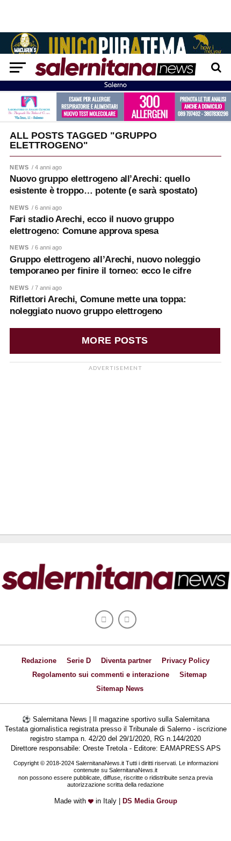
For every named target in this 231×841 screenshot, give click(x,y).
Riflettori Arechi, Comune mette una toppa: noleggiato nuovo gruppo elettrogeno (98, 305)
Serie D (79, 661)
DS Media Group (149, 801)
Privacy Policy (186, 661)
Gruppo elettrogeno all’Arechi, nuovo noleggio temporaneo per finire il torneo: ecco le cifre (105, 265)
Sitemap (193, 675)
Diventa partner (126, 661)
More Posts (115, 340)
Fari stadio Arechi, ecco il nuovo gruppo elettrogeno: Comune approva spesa (92, 225)
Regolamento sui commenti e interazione (100, 675)
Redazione (38, 661)
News (19, 167)
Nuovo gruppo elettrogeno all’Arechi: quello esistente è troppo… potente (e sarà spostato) (104, 185)
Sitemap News (119, 689)
